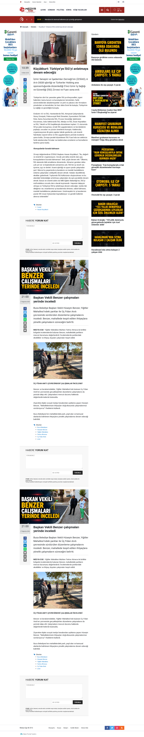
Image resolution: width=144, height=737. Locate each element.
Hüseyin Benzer (42, 430)
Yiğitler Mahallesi (42, 432)
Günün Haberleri (36, 2)
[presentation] (26, 19)
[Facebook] (25, 79)
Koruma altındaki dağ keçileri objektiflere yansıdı (61, 19)
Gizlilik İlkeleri (74, 728)
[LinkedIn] (25, 87)
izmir (38, 439)
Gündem (51, 10)
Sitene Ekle (52, 2)
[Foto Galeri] (123, 2)
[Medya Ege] (28, 10)
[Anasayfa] (21, 2)
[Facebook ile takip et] (107, 728)
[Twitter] (25, 83)
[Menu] (102, 10)
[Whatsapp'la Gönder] (25, 90)
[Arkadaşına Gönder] (25, 94)
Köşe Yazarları (80, 10)
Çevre (43, 10)
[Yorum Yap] (25, 101)
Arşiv (45, 2)
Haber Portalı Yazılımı (29, 734)
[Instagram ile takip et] (117, 728)
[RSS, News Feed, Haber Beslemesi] (121, 728)
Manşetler (27, 2)
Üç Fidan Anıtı (41, 437)
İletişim (65, 728)
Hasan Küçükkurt (42, 209)
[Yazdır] (25, 97)
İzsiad (39, 207)
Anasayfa (52, 728)
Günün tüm (117, 19)
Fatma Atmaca (42, 434)
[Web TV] (118, 2)
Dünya (68, 10)
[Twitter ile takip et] (112, 728)
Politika (60, 10)
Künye (59, 728)
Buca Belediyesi (42, 427)
